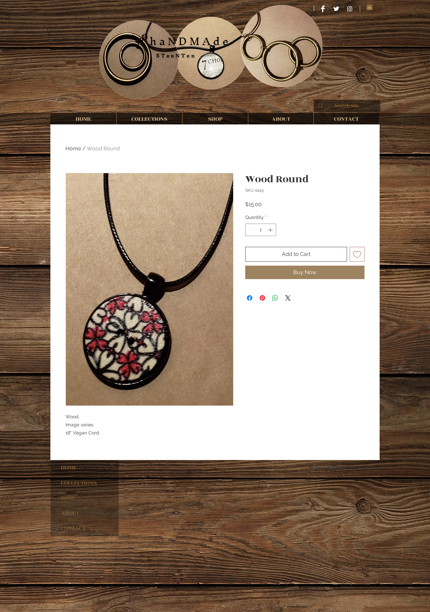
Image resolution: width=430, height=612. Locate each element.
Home (73, 148)
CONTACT (73, 528)
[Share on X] (288, 298)
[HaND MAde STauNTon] (322, 8)
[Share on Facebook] (250, 298)
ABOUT (70, 513)
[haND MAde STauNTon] (349, 8)
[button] (369, 6)
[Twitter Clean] (336, 8)
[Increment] (271, 230)
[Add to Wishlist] (357, 254)
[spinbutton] (261, 230)
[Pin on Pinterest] (262, 298)
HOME (69, 467)
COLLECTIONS (79, 483)
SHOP (68, 498)
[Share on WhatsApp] (275, 298)
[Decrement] (250, 230)
